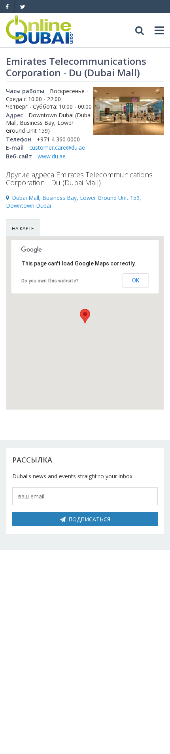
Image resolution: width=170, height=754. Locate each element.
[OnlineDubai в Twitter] (23, 6)
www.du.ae (52, 156)
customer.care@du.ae (57, 147)
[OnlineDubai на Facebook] (7, 6)
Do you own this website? (50, 281)
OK (135, 280)
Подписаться (89, 519)
